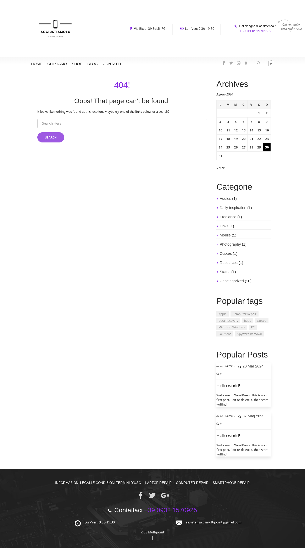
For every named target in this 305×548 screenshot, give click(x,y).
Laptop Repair (158, 483)
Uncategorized (232, 281)
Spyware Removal (249, 334)
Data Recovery (228, 321)
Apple (222, 314)
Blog (92, 64)
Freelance (228, 217)
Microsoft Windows (231, 327)
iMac (247, 321)
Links (224, 226)
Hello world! (228, 385)
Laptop (261, 321)
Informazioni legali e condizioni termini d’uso (98, 483)
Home (36, 64)
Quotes (226, 253)
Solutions (224, 334)
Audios (225, 199)
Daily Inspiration (233, 208)
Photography (230, 244)
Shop (77, 64)
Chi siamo (57, 64)
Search (51, 137)
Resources (229, 263)
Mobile (225, 235)
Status (225, 272)
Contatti (112, 64)
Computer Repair (244, 314)
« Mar (220, 168)
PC (253, 327)
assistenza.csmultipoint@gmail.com (214, 522)
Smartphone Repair (231, 483)
